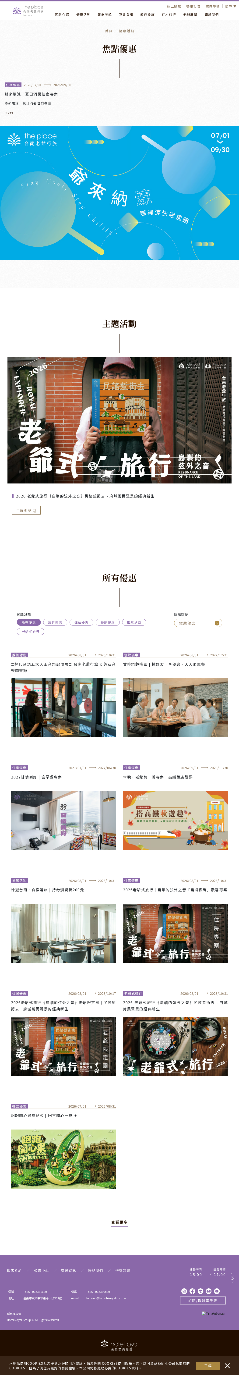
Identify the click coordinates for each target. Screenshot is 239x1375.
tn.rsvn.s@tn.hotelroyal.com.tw (106, 1298)
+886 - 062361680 (35, 1291)
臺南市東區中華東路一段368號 (42, 1298)
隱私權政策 (14, 1314)
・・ (226, 1363)
